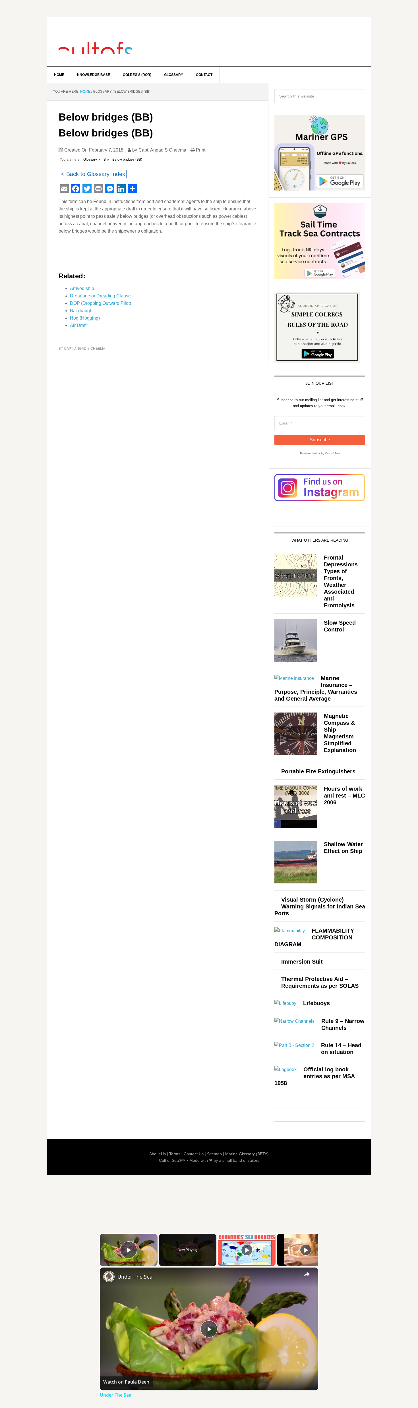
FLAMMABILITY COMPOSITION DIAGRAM (314, 937)
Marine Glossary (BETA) (247, 1154)
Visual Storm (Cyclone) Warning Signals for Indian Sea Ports (319, 906)
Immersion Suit (302, 961)
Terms (174, 1154)
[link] (109, 1276)
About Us (157, 1154)
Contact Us (194, 1154)
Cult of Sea (96, 41)
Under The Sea (134, 1276)
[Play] (247, 1250)
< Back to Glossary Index (93, 174)
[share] (307, 1274)
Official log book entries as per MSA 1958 (314, 1076)
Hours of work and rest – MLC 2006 (344, 796)
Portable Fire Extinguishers (318, 771)
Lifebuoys (316, 1003)
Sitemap (214, 1154)
